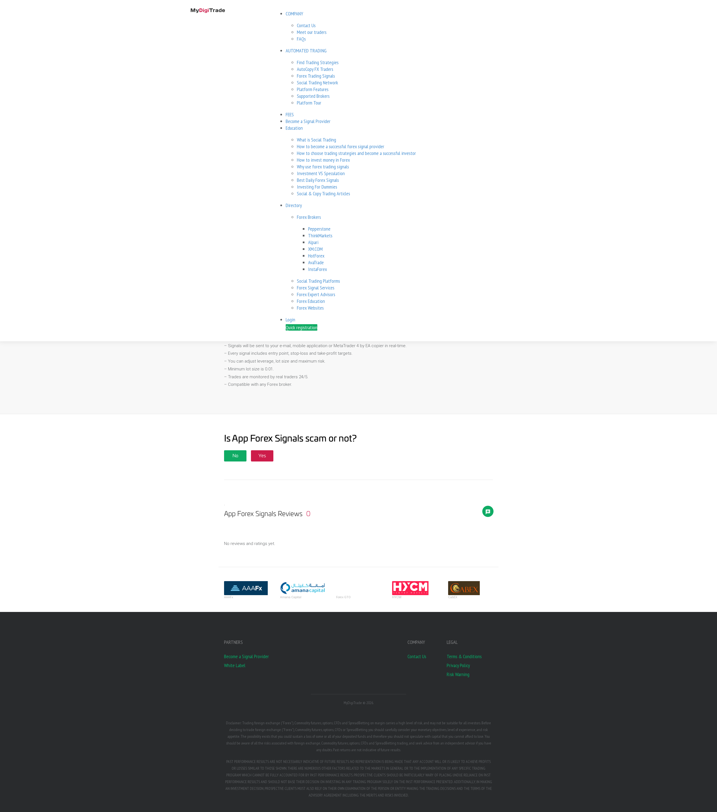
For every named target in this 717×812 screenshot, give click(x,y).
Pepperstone (319, 229)
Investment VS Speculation (321, 173)
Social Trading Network (317, 82)
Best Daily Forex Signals (318, 180)
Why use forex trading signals (323, 166)
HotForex (316, 255)
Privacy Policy (458, 665)
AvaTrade (316, 262)
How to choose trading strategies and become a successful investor (356, 153)
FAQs (301, 39)
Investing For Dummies (317, 187)
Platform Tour (309, 102)
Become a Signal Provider (308, 121)
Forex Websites (310, 308)
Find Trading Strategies (318, 62)
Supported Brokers (313, 96)
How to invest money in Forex (323, 160)
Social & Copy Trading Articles (323, 193)
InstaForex (317, 269)
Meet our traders (312, 32)
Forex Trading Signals (316, 76)
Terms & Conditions (464, 656)
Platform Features (313, 89)
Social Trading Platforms (318, 281)
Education (294, 128)
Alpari (313, 242)
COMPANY (294, 13)
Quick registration (301, 327)
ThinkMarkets (320, 235)
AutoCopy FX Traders (315, 69)
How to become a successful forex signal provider (340, 146)
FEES (290, 114)
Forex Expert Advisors (316, 294)
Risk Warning (458, 674)
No (235, 456)
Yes (262, 456)
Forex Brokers (309, 217)
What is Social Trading (316, 139)
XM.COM (315, 249)
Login (290, 319)
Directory (294, 205)
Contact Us (306, 25)
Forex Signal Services (315, 287)
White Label (234, 665)
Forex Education (311, 301)
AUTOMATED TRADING (306, 50)
